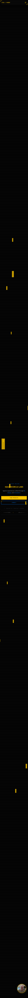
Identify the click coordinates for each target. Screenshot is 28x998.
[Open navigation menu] (25, 2)
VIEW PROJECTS (14, 497)
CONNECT (14, 502)
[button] (23, 988)
